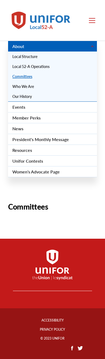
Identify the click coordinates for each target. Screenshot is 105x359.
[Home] (43, 20)
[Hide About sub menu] (92, 46)
